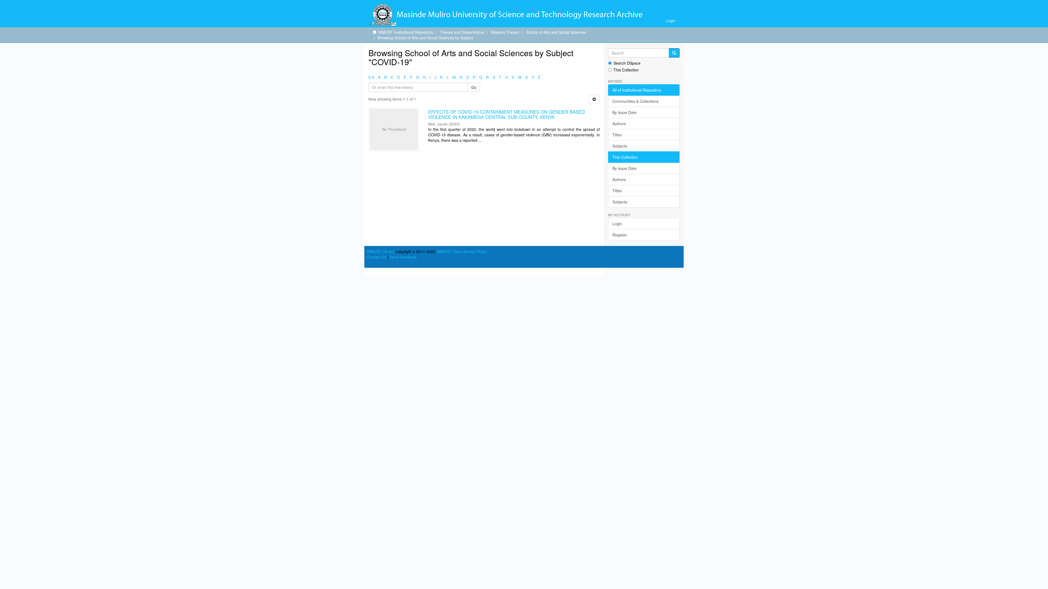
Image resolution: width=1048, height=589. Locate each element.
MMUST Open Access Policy (462, 251)
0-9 (371, 77)
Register (619, 235)
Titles (617, 134)
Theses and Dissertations (462, 32)
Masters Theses (505, 32)
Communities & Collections (635, 101)
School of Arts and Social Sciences (556, 32)
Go (474, 87)
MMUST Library (380, 251)
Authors (619, 123)
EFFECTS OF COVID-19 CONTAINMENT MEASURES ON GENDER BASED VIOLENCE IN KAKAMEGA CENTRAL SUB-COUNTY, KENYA (506, 114)
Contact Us (376, 257)
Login (617, 223)
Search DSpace (627, 63)
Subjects (619, 146)
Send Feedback (403, 257)
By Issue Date (624, 112)
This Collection (626, 70)
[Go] (674, 53)
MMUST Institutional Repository (406, 32)
